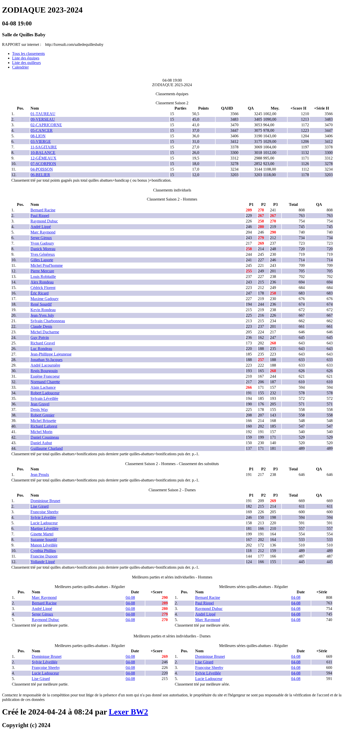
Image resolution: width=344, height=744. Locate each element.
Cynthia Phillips (43, 550)
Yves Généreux (42, 254)
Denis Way (39, 409)
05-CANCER (41, 130)
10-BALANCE (42, 152)
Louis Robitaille (43, 276)
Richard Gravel (42, 343)
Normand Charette (45, 382)
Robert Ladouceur (44, 393)
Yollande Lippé (42, 562)
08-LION (38, 136)
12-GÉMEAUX (43, 158)
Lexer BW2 (128, 711)
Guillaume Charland (46, 448)
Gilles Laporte (41, 260)
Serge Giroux (41, 238)
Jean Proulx (39, 474)
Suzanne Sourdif (43, 539)
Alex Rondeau (42, 282)
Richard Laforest (43, 426)
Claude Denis (41, 326)
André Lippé (40, 226)
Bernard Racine (42, 210)
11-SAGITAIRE (43, 147)
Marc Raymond (42, 232)
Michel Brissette (43, 420)
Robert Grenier (42, 415)
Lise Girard (39, 506)
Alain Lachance (43, 387)
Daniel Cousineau (44, 437)
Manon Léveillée (43, 545)
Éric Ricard (39, 293)
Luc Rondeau (41, 348)
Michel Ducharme (44, 332)
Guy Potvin (39, 337)
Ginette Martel (41, 534)
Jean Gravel (39, 404)
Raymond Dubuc (44, 221)
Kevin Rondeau (43, 310)
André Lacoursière (45, 365)
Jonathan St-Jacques (46, 360)
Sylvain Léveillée (44, 398)
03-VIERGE (40, 141)
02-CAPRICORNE (46, 125)
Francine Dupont (43, 556)
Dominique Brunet (45, 501)
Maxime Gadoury (44, 299)
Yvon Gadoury (42, 243)
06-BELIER (40, 175)
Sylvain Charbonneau (47, 321)
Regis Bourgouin (44, 371)
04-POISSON (41, 169)
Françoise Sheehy (44, 512)
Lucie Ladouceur (44, 523)
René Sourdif (41, 304)
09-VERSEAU (42, 119)
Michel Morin (41, 432)
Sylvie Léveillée (43, 517)
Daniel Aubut (41, 443)
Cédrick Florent (42, 287)
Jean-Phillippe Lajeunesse (51, 354)
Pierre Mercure (42, 271)
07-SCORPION (43, 163)
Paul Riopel (39, 215)
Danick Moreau (42, 249)
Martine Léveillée (44, 528)
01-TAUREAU (42, 114)
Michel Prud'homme (46, 265)
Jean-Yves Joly (42, 315)
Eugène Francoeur (45, 376)
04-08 (130, 597)
